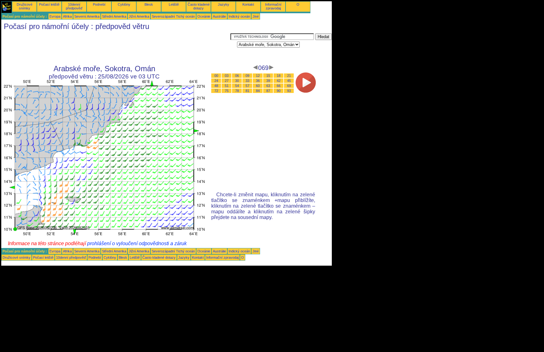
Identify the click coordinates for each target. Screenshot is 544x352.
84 (258, 91)
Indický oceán (239, 16)
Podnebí (99, 4)
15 (268, 76)
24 (216, 81)
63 (268, 86)
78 (237, 91)
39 (268, 81)
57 (247, 86)
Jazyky (223, 4)
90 (278, 91)
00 (216, 76)
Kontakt (248, 4)
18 (278, 76)
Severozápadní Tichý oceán (173, 16)
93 (289, 91)
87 (268, 91)
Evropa (54, 16)
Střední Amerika (114, 16)
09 (247, 76)
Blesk (148, 4)
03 (227, 76)
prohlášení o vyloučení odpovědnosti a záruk (137, 243)
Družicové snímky (24, 6)
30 (237, 81)
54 (237, 86)
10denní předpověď (74, 6)
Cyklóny (124, 4)
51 (227, 86)
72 (216, 91)
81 (247, 91)
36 (258, 81)
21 (289, 76)
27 (227, 81)
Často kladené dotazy (199, 6)
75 (227, 91)
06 (237, 76)
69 (289, 86)
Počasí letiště (49, 4)
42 (278, 81)
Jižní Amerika (139, 16)
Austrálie (219, 16)
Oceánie (203, 16)
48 (216, 86)
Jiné (255, 16)
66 (278, 86)
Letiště (174, 4)
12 (258, 76)
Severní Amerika (86, 16)
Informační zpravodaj (273, 6)
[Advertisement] (115, 47)
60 (258, 86)
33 (247, 81)
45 (289, 81)
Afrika (67, 16)
